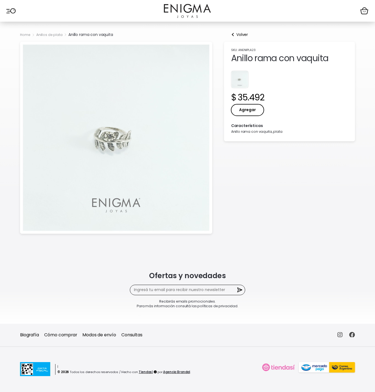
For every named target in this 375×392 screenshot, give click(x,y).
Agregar (247, 109)
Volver (242, 34)
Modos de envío (99, 335)
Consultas (131, 335)
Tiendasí (146, 372)
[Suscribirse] (240, 290)
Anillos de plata (49, 34)
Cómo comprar (60, 335)
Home (25, 34)
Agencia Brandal (176, 372)
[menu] (10, 10)
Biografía (29, 335)
